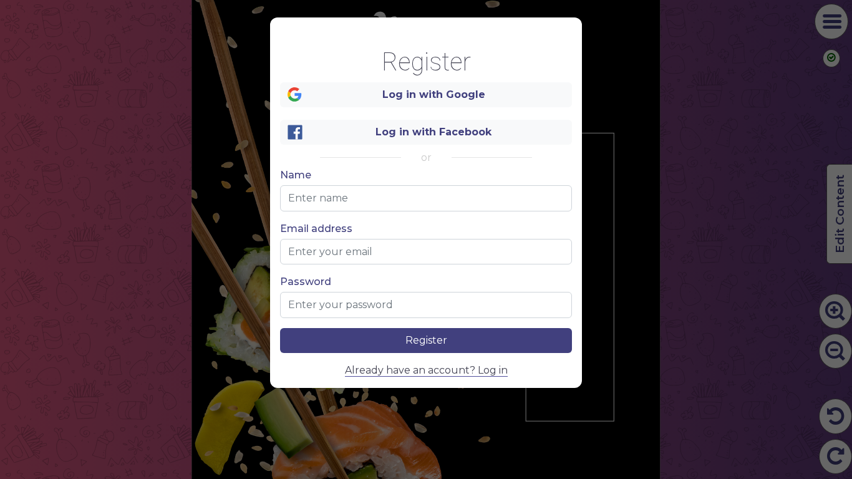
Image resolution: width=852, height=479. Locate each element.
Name (295, 175)
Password (305, 282)
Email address (316, 229)
